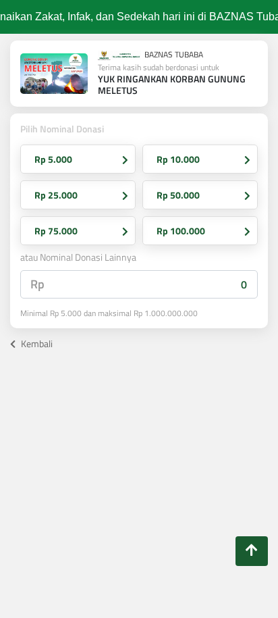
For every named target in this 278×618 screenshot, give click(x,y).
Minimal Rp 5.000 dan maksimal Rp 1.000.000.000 (109, 313)
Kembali (36, 343)
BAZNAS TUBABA (172, 55)
